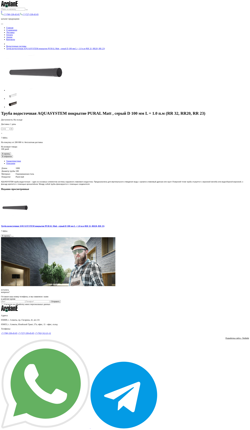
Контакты (10, 39)
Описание (10, 163)
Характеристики (13, 161)
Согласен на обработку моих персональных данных (27, 304)
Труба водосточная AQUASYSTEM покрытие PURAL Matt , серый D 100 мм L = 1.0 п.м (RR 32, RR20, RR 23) (55, 48)
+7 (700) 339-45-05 (11, 14)
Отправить (55, 302)
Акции (9, 37)
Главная (9, 28)
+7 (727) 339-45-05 (30, 14)
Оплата (9, 35)
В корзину (6, 154)
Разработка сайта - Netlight (237, 338)
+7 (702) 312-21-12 (43, 333)
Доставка (10, 32)
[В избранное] (12, 236)
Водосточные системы (16, 46)
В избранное (7, 156)
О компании (11, 30)
